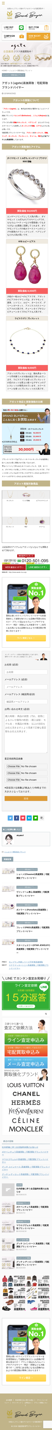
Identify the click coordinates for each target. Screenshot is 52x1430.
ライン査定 (24, 1377)
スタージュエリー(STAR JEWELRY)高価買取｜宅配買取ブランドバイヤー (33, 949)
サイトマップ (16, 1403)
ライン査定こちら (24, 638)
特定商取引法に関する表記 (24, 1400)
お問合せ (28, 1403)
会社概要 (9, 1400)
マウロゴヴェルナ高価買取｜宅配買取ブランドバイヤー (25, 1160)
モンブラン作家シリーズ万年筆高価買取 (26, 962)
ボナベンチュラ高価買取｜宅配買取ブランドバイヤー (25, 1153)
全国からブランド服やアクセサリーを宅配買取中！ (26, 1422)
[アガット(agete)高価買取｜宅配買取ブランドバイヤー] (29, 818)
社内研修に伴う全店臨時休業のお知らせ (20, 1147)
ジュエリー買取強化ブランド (15, 852)
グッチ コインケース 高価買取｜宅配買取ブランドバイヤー (26, 1168)
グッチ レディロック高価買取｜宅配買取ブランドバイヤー (25, 1175)
